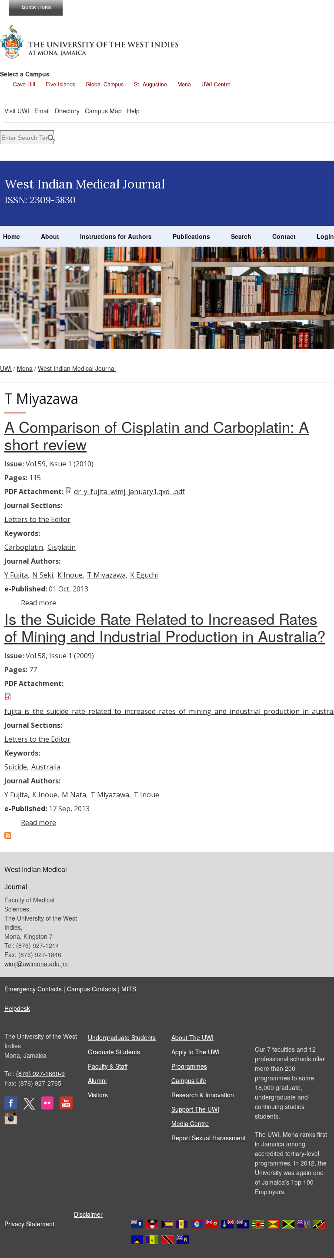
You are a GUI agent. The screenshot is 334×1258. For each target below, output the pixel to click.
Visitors (98, 1094)
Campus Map (103, 110)
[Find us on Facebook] (10, 1107)
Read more (38, 603)
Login (325, 236)
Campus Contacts (91, 988)
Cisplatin (61, 547)
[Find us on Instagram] (10, 1122)
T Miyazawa (106, 575)
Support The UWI (195, 1109)
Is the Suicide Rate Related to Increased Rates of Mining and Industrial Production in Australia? (164, 627)
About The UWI (192, 1037)
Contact (284, 236)
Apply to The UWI (195, 1051)
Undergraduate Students (122, 1037)
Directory (67, 110)
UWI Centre (215, 84)
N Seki (42, 575)
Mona (184, 84)
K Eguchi (144, 575)
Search (241, 236)
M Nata (74, 794)
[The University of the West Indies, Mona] (89, 41)
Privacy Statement (29, 1223)
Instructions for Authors (116, 236)
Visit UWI (16, 110)
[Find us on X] (29, 1107)
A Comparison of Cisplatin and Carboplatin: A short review (156, 435)
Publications (191, 236)
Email (42, 110)
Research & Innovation (202, 1094)
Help (133, 110)
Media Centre (190, 1123)
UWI (6, 368)
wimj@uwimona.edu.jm (36, 963)
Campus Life (188, 1080)
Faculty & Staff (107, 1066)
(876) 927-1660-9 (40, 1073)
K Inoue (70, 575)
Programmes (189, 1066)
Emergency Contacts (33, 988)
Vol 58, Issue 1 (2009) (60, 655)
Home (11, 236)
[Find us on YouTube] (66, 1107)
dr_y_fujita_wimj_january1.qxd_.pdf (129, 491)
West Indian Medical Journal (77, 368)
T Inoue (146, 794)
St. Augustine (150, 84)
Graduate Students (114, 1051)
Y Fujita (16, 575)
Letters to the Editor (37, 519)
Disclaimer (88, 1214)
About (50, 236)
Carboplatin (23, 547)
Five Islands (60, 84)
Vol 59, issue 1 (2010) (60, 464)
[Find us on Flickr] (47, 1107)
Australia (45, 767)
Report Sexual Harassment (208, 1137)
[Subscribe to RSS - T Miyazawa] (7, 836)
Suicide (15, 767)
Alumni (97, 1080)
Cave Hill (24, 84)
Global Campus (105, 84)
